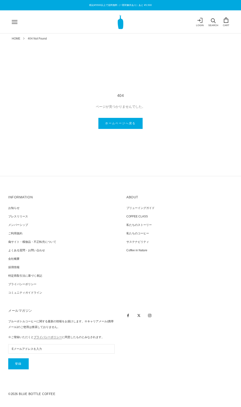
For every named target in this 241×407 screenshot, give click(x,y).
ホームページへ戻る (120, 123)
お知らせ (14, 208)
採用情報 (14, 267)
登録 (18, 363)
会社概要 (14, 258)
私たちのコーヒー (137, 233)
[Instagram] (149, 315)
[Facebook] (128, 315)
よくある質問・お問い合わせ (26, 250)
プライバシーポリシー (22, 284)
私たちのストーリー (139, 225)
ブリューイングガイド (140, 208)
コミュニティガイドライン (25, 292)
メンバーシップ (18, 225)
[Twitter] (139, 315)
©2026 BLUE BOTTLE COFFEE (31, 394)
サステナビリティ (137, 241)
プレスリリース (18, 216)
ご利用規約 (15, 233)
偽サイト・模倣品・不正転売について (32, 241)
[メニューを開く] (14, 22)
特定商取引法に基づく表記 (25, 275)
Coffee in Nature (136, 250)
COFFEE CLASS (137, 216)
